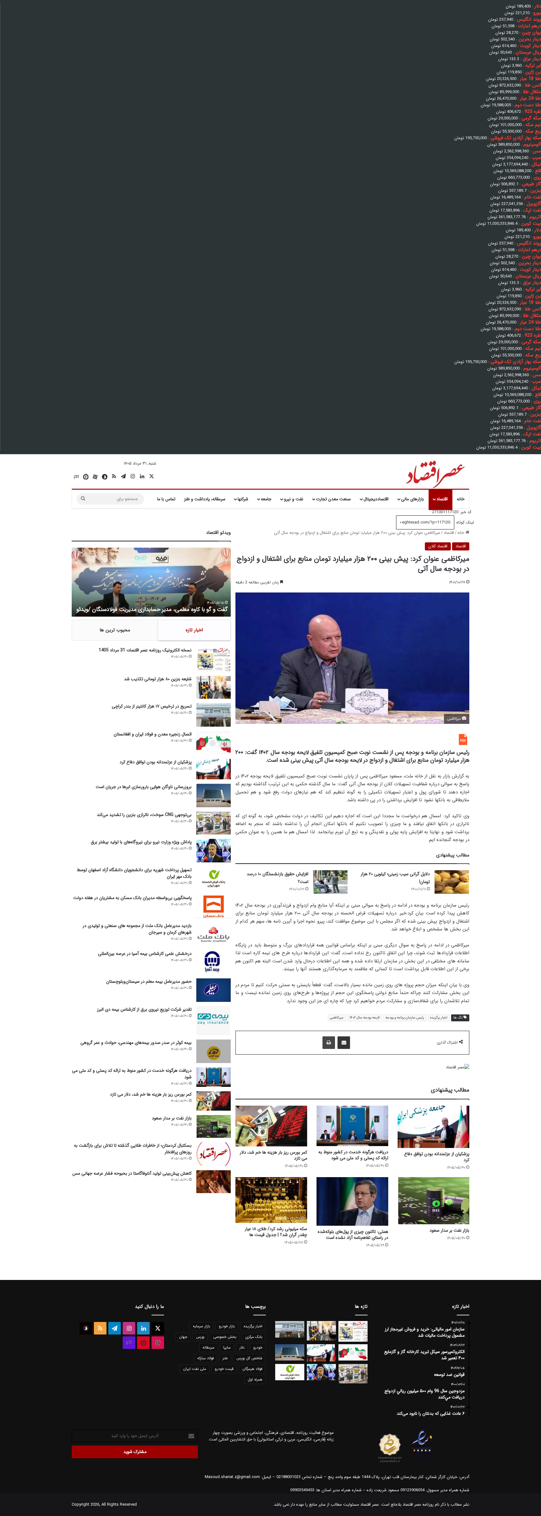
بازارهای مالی (412, 499)
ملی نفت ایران (194, 1369)
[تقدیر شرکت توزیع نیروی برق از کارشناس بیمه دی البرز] (213, 1020)
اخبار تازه (194, 630)
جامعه (266, 499)
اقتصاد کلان (437, 546)
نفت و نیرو (293, 499)
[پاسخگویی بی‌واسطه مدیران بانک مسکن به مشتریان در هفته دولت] (213, 906)
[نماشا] (85, 477)
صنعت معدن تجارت (333, 499)
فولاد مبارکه (205, 1358)
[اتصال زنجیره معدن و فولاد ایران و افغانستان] (213, 743)
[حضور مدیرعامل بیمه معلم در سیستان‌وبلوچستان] (213, 990)
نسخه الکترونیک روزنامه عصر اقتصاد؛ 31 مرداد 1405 (145, 650)
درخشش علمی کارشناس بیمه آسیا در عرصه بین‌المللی (145, 953)
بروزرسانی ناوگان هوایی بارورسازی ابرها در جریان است (144, 786)
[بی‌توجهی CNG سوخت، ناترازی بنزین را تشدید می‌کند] (213, 823)
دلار (242, 1347)
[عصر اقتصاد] (434, 473)
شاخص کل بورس (249, 1358)
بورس (200, 1337)
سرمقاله (208, 1347)
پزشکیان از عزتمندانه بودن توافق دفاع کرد (436, 1156)
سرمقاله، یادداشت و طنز (204, 499)
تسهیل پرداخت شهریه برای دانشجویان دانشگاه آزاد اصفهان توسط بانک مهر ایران (134, 873)
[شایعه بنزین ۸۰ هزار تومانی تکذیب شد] (213, 687)
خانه (461, 499)
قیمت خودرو (224, 1369)
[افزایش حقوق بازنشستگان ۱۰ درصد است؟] (330, 882)
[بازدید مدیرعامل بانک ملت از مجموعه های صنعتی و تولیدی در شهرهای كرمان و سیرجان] (213, 934)
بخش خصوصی (224, 1337)
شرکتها (243, 499)
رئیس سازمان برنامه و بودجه (404, 1017)
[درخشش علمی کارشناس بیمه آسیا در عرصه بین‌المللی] (213, 962)
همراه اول (255, 1379)
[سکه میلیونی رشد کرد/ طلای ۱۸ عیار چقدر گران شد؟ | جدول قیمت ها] (271, 1200)
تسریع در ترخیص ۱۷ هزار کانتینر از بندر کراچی (152, 706)
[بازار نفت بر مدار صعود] (433, 1201)
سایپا (227, 1347)
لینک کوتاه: (464, 522)
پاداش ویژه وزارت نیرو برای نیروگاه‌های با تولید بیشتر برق (141, 842)
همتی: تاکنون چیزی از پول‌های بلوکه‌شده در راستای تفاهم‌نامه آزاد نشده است (353, 1234)
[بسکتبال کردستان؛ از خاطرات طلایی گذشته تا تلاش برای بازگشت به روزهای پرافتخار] (213, 1154)
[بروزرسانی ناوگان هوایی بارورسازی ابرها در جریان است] (213, 795)
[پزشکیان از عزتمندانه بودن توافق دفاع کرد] (433, 1127)
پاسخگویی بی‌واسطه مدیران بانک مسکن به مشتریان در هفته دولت (132, 897)
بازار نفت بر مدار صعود (449, 1230)
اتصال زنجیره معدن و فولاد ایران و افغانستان (153, 734)
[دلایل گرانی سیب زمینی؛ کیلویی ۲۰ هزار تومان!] (452, 882)
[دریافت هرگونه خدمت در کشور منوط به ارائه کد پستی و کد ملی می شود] (352, 1126)
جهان (183, 1337)
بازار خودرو (227, 1326)
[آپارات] (95, 477)
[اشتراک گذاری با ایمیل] (343, 1042)
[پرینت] (328, 1042)
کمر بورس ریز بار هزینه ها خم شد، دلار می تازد (273, 1155)
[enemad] (422, 1462)
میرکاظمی (336, 1017)
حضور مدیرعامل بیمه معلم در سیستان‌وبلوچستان (149, 981)
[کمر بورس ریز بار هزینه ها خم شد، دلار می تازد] (271, 1126)
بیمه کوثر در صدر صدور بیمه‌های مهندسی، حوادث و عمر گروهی (136, 1042)
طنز (225, 1358)
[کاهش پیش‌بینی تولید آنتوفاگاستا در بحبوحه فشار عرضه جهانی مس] (213, 1181)
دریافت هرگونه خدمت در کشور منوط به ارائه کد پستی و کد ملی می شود (353, 1155)
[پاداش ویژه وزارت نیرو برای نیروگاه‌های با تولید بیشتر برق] (213, 850)
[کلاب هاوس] (76, 477)
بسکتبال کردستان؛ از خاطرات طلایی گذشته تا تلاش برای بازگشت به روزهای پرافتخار (133, 1148)
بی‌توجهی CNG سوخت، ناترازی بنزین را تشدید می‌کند (144, 814)
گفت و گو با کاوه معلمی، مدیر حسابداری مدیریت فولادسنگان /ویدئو (152, 609)
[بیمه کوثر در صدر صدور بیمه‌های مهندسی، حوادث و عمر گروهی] (213, 1051)
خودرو (257, 1347)
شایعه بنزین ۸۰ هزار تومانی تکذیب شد (158, 679)
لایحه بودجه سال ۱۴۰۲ (364, 1017)
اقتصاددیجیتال (376, 499)
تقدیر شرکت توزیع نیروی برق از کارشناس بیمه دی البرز (144, 1009)
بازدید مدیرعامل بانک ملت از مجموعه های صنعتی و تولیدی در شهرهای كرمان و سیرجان (137, 929)
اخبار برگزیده (438, 1017)
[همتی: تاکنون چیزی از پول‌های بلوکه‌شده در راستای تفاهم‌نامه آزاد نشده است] (352, 1201)
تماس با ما (166, 499)
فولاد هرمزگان (252, 1369)
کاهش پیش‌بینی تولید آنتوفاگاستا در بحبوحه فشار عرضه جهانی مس (132, 1173)
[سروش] (104, 477)
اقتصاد (442, 499)
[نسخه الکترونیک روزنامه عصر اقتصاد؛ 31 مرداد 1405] (213, 659)
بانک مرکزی (253, 1337)
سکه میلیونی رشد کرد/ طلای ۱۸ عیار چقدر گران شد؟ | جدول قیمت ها (276, 1231)
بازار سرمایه (201, 1326)
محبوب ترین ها (115, 630)
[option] (151, 582)
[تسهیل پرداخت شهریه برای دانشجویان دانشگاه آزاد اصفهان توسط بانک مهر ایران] (213, 878)
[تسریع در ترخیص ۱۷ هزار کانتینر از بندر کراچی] (213, 715)
